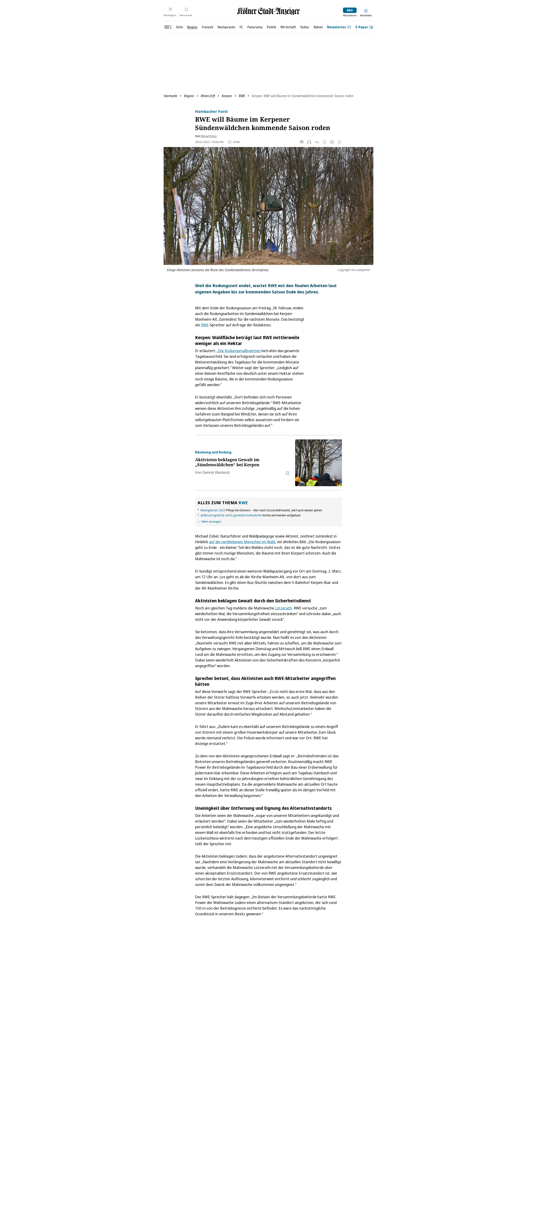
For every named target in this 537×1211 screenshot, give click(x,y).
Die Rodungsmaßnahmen (239, 350)
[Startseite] (268, 11)
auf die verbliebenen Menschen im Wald (242, 541)
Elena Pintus (209, 136)
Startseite (170, 96)
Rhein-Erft (208, 96)
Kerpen (227, 96)
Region (189, 96)
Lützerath (283, 608)
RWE (242, 96)
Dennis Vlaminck (216, 472)
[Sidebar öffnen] (168, 27)
